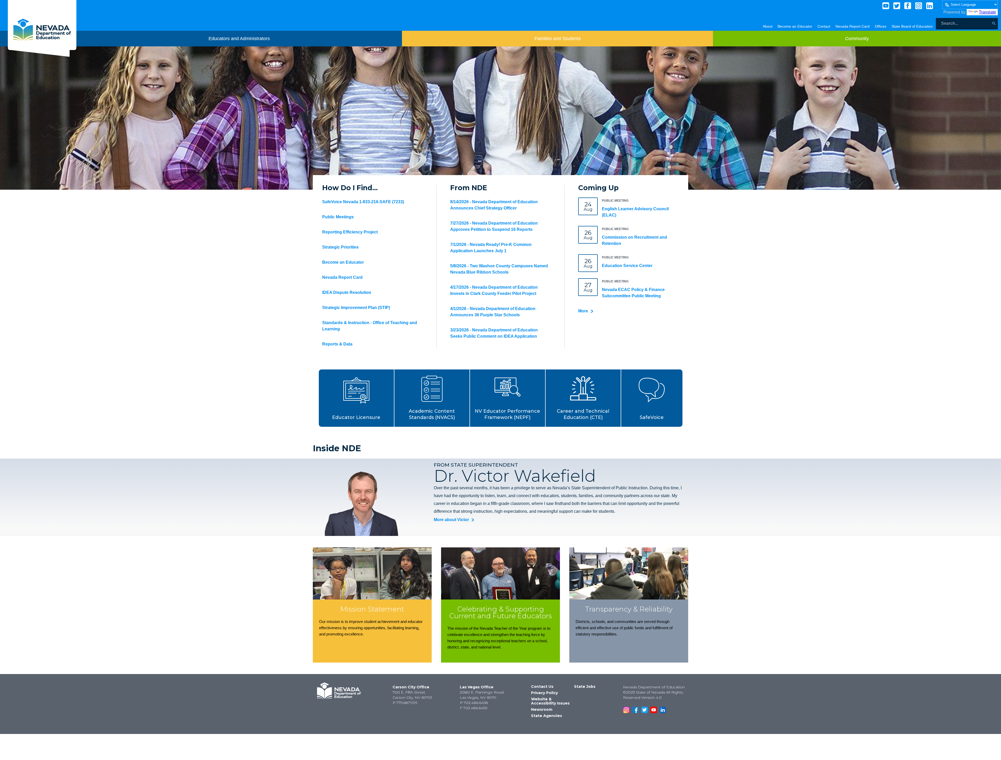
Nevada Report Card (852, 26)
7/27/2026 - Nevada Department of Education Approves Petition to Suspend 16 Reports (494, 226)
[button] (356, 398)
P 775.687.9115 (405, 702)
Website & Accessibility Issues (550, 701)
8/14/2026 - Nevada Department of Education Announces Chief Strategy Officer (494, 205)
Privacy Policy (544, 692)
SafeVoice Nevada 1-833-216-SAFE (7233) (363, 202)
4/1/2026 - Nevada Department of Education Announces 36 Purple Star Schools (492, 311)
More (583, 311)
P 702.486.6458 (474, 702)
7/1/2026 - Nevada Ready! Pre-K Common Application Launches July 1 (491, 247)
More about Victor (451, 519)
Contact (823, 26)
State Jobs (584, 686)
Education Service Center (627, 265)
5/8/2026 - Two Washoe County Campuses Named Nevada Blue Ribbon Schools (499, 269)
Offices (880, 26)
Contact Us (542, 686)
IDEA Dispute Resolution (346, 292)
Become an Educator (795, 26)
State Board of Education (912, 26)
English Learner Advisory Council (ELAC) (635, 212)
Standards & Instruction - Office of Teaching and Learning (369, 325)
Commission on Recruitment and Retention (634, 240)
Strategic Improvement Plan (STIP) (356, 307)
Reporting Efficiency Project (350, 232)
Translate (987, 12)
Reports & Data (337, 344)
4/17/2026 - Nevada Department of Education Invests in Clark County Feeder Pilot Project (494, 290)
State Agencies (546, 715)
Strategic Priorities (340, 247)
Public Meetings (338, 217)
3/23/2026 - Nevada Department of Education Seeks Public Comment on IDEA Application (494, 333)
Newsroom (541, 709)
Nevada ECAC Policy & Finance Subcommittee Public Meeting (633, 292)
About (767, 26)
